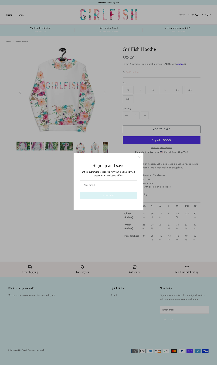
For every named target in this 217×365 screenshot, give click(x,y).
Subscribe (108, 195)
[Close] (139, 157)
